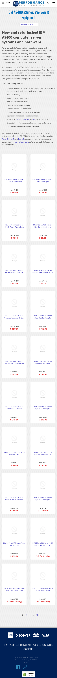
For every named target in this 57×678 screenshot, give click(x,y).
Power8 (21, 139)
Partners (36, 645)
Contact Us (28, 649)
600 (24, 119)
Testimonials (25, 645)
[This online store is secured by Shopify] (28, 676)
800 (34, 119)
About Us (14, 645)
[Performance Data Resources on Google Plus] (25, 668)
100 (17, 119)
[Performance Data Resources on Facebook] (18, 668)
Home (6, 645)
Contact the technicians (20, 142)
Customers (47, 645)
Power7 (11, 139)
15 (37, 615)
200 (20, 119)
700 (27, 119)
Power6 (5, 139)
